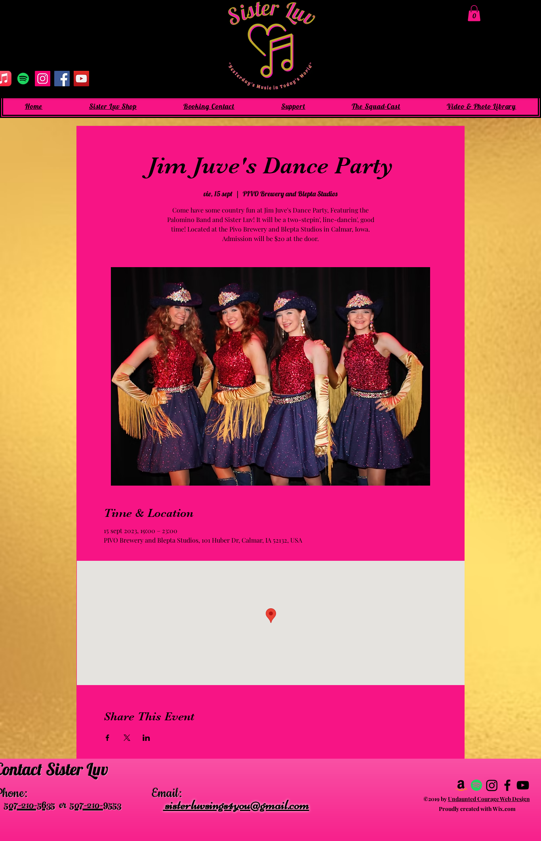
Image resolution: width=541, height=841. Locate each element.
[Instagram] (42, 78)
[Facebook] (62, 78)
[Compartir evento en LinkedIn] (146, 738)
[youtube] (522, 785)
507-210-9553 (96, 806)
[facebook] (507, 785)
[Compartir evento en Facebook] (107, 738)
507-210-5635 (29, 806)
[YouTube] (81, 78)
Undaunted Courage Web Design (489, 799)
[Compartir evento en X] (127, 738)
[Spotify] (23, 78)
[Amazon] (461, 785)
